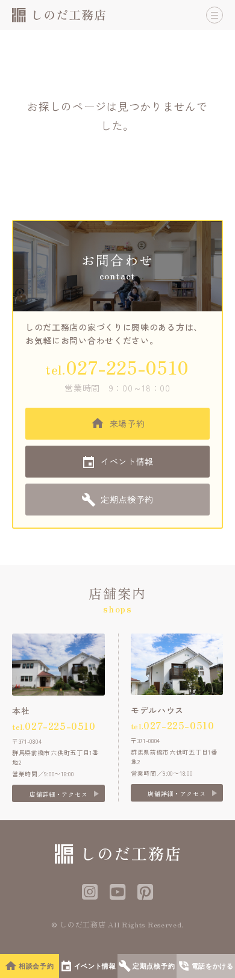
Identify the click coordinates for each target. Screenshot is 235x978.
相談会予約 (36, 966)
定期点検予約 (127, 499)
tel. (117, 367)
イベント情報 (127, 461)
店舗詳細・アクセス (58, 794)
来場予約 (127, 423)
